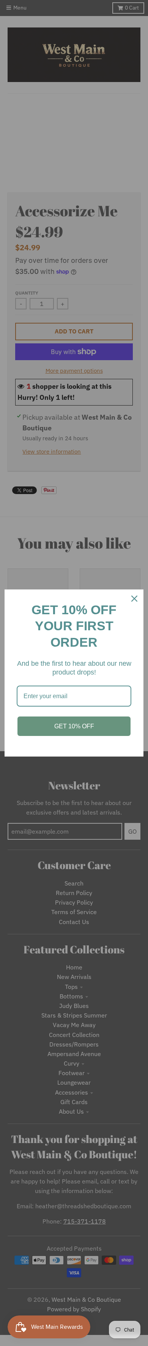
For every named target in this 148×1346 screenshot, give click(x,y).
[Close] (134, 598)
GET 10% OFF (74, 726)
